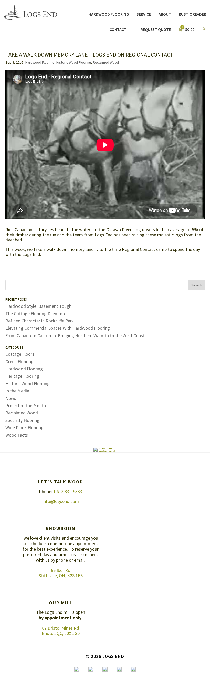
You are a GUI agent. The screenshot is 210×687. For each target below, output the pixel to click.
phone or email (70, 560)
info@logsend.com (61, 501)
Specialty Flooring (22, 420)
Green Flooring (19, 361)
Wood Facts (16, 435)
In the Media (17, 391)
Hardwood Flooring (40, 62)
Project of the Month (25, 405)
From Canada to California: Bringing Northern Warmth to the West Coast (75, 335)
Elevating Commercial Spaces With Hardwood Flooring (57, 328)
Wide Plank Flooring (24, 428)
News (10, 398)
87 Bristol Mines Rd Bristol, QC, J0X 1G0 (61, 630)
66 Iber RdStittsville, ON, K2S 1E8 (61, 573)
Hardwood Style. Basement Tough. (38, 306)
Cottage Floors (19, 354)
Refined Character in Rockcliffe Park (39, 321)
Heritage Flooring (22, 376)
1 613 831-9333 (67, 491)
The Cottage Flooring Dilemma (35, 313)
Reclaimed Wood (106, 62)
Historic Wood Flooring (73, 62)
